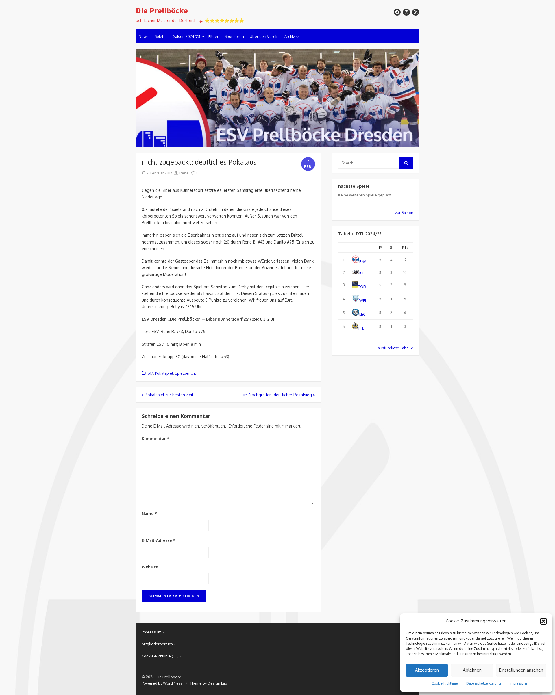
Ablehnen (472, 670)
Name (149, 513)
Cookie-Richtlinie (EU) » (161, 656)
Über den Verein (264, 36)
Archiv (289, 36)
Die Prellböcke (162, 11)
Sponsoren (234, 36)
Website (150, 566)
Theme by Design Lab (208, 683)
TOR (362, 286)
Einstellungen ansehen (521, 670)
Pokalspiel (164, 373)
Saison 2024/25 (186, 36)
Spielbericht (185, 373)
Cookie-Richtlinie (445, 683)
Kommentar (155, 438)
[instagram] (406, 12)
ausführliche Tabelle (395, 347)
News (144, 36)
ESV (362, 261)
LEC (362, 314)
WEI (362, 300)
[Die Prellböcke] (277, 98)
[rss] (415, 12)
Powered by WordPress (162, 683)
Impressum (518, 683)
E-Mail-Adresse (158, 540)
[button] (543, 621)
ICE (362, 272)
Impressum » (153, 632)
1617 (150, 373)
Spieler (160, 36)
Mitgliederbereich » (158, 644)
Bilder (213, 36)
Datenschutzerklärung (483, 683)
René (183, 173)
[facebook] (397, 12)
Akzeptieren (427, 670)
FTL (361, 328)
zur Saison (404, 212)
